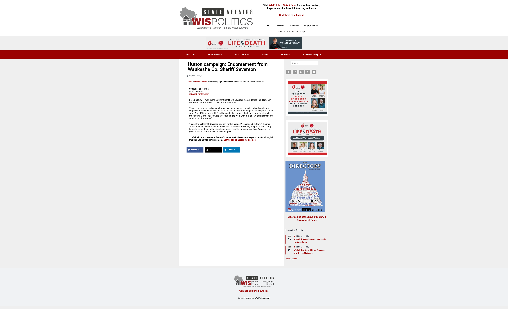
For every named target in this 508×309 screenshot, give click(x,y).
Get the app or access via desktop (240, 140)
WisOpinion (240, 54)
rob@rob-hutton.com (199, 94)
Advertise (280, 25)
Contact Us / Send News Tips (291, 31)
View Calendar (291, 258)
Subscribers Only (310, 54)
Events (265, 54)
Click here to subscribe (291, 15)
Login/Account (311, 25)
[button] (195, 150)
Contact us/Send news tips (254, 290)
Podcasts (285, 54)
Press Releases (215, 54)
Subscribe (294, 25)
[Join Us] (307, 97)
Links (268, 25)
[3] (254, 43)
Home (190, 82)
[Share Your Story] (307, 138)
